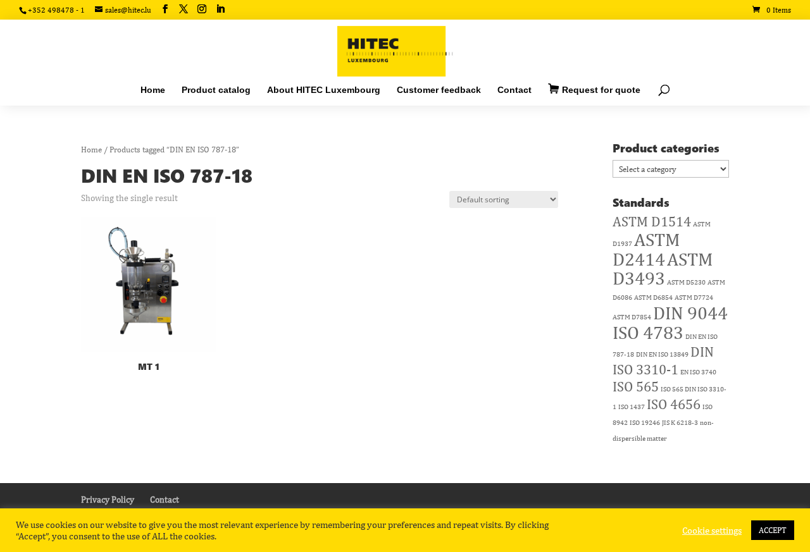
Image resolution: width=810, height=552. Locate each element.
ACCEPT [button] (773, 530)
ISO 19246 (645, 422)
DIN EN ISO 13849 (662, 354)
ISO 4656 (674, 404)
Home (91, 149)
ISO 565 (636, 386)
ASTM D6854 (653, 297)
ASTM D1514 (652, 221)
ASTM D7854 (632, 317)
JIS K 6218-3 (680, 422)
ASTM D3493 (663, 268)
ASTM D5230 (686, 282)
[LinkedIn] (220, 9)
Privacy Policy (107, 499)
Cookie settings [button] (712, 530)
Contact (164, 499)
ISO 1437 (631, 406)
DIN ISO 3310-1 (663, 360)
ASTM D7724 (694, 297)
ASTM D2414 (646, 249)
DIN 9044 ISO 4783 (670, 322)
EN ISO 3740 (698, 372)
